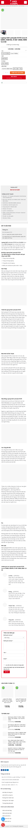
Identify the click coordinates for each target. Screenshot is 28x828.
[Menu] (2, 2)
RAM (2, 56)
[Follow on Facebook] (2, 770)
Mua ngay (14, 77)
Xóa (26, 50)
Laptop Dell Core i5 (8, 236)
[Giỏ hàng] (25, 2)
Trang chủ (2, 6)
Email (5, 658)
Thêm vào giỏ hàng (17, 72)
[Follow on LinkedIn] (8, 770)
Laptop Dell (21, 6)
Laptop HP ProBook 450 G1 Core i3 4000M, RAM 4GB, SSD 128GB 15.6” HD (21, 700)
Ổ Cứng (3, 61)
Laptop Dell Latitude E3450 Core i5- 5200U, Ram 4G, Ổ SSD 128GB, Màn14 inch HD (7, 700)
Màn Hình (4, 66)
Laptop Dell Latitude (16, 236)
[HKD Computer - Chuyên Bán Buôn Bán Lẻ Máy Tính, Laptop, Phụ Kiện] (14, 2)
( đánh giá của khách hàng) (12, 44)
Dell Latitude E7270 (6, 548)
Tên (5, 652)
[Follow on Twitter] (6, 770)
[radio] (6, 53)
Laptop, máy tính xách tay (12, 6)
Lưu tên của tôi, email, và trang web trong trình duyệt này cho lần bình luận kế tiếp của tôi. (14, 667)
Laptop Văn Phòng (8, 238)
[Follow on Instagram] (4, 770)
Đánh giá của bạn (8, 635)
